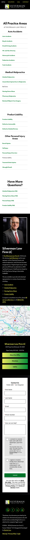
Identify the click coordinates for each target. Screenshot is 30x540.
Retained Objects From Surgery (11, 101)
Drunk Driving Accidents (9, 46)
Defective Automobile (8, 124)
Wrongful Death (7, 167)
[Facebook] (12, 510)
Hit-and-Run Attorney (8, 51)
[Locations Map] (15, 320)
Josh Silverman (13, 258)
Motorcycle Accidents (8, 55)
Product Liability (9, 294)
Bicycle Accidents (7, 41)
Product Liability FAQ (8, 205)
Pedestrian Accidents (8, 60)
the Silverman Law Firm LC (11, 256)
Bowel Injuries (6, 143)
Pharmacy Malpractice (9, 96)
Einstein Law (7, 530)
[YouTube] (22, 510)
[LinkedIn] (17, 510)
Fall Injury (5, 148)
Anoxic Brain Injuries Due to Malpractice (14, 82)
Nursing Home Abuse (8, 91)
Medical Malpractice (8, 77)
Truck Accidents (6, 65)
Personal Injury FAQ (8, 201)
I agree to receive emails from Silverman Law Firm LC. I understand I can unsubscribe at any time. (17, 464)
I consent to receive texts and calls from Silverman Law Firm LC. (16, 446)
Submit (15, 475)
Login (18, 533)
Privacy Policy (13, 452)
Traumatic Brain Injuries (9, 162)
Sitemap (4, 533)
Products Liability (7, 119)
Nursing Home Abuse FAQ (10, 196)
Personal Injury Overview (9, 153)
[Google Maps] (8, 510)
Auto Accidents (6, 36)
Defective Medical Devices (10, 129)
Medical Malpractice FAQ (9, 191)
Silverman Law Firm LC (15, 343)
